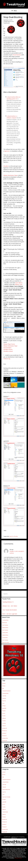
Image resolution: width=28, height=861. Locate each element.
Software (4, 718)
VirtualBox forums (8, 349)
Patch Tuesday (5, 625)
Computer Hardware (6, 690)
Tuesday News (5, 632)
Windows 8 (4, 735)
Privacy (3, 713)
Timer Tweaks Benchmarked (9, 610)
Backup (3, 685)
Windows (4, 816)
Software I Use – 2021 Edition (9, 606)
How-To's (11, 536)
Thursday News (5, 620)
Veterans (4, 725)
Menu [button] (15, 10)
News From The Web (6, 797)
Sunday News (5, 637)
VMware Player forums (9, 344)
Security (3, 715)
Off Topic (4, 705)
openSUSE (4, 708)
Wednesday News (5, 642)
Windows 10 (4, 728)
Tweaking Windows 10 (7, 602)
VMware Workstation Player (10, 175)
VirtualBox (6, 166)
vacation (4, 723)
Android (3, 683)
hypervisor (7, 151)
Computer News (5, 693)
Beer (3, 688)
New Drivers (4, 622)
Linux (3, 703)
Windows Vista (5, 738)
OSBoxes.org (6, 358)
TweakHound (14, 5)
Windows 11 (4, 730)
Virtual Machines (17, 55)
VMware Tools (18, 284)
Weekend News (5, 627)
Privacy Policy (18, 858)
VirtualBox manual (8, 351)
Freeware (4, 698)
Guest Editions (18, 282)
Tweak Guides (5, 811)
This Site (16, 536)
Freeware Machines (6, 789)
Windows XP (4, 740)
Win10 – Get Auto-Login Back (9, 614)
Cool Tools (4, 695)
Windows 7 (4, 733)
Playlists (3, 710)
